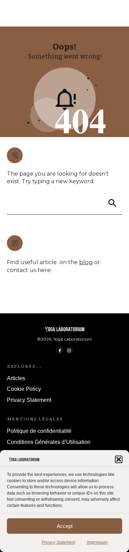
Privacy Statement (58, 542)
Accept (65, 526)
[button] (118, 459)
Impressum (97, 542)
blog (86, 262)
